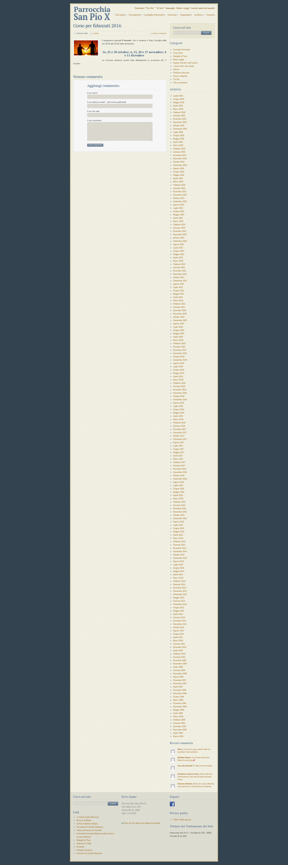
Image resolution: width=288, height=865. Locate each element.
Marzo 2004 (178, 736)
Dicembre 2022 (179, 231)
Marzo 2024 (178, 182)
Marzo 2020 (178, 340)
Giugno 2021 (178, 290)
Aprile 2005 (178, 713)
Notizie (96, 33)
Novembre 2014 (180, 551)
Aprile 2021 (178, 297)
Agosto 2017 (178, 442)
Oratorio (172, 14)
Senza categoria (180, 76)
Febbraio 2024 (179, 185)
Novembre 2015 (180, 512)
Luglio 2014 (178, 565)
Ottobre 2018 (178, 396)
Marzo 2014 (178, 578)
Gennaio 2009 (179, 670)
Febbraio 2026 (179, 112)
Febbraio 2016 (179, 502)
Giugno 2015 (178, 528)
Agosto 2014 (178, 561)
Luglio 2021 (178, 287)
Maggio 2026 (178, 102)
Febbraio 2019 (179, 383)
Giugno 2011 (178, 634)
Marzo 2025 (178, 145)
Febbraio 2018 (179, 423)
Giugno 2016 (178, 489)
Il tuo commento (94, 120)
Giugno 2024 (178, 172)
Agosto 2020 (178, 323)
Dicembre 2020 (179, 310)
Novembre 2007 (180, 683)
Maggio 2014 (178, 571)
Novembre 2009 (180, 664)
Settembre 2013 (180, 594)
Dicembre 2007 (179, 680)
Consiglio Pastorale (154, 14)
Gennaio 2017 (179, 465)
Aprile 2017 (178, 456)
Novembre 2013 (180, 591)
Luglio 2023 (178, 208)
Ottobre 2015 (178, 515)
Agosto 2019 (178, 363)
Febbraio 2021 (179, 304)
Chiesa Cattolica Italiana (87, 824)
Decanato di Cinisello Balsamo (89, 827)
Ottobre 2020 (178, 317)
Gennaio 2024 (179, 188)
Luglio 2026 (178, 96)
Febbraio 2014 (179, 581)
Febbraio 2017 (179, 462)
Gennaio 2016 (179, 505)
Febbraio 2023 (179, 224)
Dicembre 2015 (179, 508)
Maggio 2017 (178, 452)
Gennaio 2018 (179, 426)
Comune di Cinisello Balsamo (89, 853)
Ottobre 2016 (178, 475)
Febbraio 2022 (179, 264)
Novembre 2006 (180, 693)
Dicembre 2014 (179, 548)
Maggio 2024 (178, 175)
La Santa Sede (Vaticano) (87, 817)
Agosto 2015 (178, 522)
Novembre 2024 (180, 158)
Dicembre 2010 (179, 647)
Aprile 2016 (178, 495)
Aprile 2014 (178, 574)
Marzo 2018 (178, 419)
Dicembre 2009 (179, 660)
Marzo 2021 (178, 300)
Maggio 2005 (178, 710)
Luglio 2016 (178, 485)
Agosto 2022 (178, 244)
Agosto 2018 (178, 403)
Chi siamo (120, 14)
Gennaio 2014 (179, 584)
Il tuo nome (92, 93)
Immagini (170, 8)
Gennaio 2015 (179, 545)
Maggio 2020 (178, 333)
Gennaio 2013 (179, 601)
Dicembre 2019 (179, 350)
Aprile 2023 (178, 218)
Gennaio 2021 (179, 307)
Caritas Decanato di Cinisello (89, 830)
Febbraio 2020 (179, 343)
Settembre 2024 (180, 165)
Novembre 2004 (180, 730)
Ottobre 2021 (178, 277)
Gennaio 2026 (179, 116)
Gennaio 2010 (179, 657)
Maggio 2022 (178, 254)
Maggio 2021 (178, 294)
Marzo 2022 (178, 261)
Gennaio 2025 (179, 152)
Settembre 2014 (180, 558)
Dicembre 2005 (179, 703)
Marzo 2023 (178, 221)
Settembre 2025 (180, 129)
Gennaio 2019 (179, 386)
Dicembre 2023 (179, 191)
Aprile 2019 (178, 376)
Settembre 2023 (180, 201)
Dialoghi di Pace (180, 56)
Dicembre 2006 (179, 690)
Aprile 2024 (178, 178)
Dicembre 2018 (179, 390)
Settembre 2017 (180, 439)
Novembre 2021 (180, 274)
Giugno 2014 (178, 568)
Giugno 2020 (178, 330)
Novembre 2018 (180, 393)
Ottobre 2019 (178, 357)
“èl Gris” (160, 8)
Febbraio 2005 (179, 720)
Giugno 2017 (178, 449)
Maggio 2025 (178, 139)
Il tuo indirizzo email (106, 102)
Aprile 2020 (178, 337)
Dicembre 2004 (179, 726)
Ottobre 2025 (178, 125)
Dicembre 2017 (179, 429)
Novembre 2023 (180, 195)
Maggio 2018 (178, 413)
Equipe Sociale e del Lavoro (185, 63)
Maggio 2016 (178, 492)
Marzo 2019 (178, 380)
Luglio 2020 (178, 327)
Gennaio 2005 (179, 723)
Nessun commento (159, 33)
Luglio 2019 (178, 366)
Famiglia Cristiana (84, 850)
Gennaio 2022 (179, 267)
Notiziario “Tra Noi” (144, 8)
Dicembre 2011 (179, 621)
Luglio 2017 (178, 446)
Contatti (210, 14)
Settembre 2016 (180, 479)
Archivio (198, 14)
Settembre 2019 (180, 360)
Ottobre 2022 (178, 238)
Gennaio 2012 (179, 617)
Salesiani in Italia (83, 843)
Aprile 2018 (178, 416)
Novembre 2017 (180, 432)
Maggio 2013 (178, 598)
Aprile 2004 (178, 733)
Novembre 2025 (180, 122)
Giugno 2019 (178, 370)
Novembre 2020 (180, 314)
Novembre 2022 (180, 234)
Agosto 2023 (178, 205)
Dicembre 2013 (179, 588)
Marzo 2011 (178, 640)
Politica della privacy (182, 819)
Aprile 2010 (178, 650)
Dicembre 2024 (179, 155)
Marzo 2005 (178, 716)
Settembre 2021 (180, 281)
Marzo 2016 (178, 498)
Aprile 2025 (178, 142)
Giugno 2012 (178, 607)
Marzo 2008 (178, 677)
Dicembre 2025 (179, 119)
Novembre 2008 (180, 673)
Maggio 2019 (178, 373)
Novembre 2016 (180, 472)
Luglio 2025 (178, 132)
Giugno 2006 (178, 697)
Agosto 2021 (178, 284)
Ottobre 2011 (178, 627)
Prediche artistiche (181, 73)
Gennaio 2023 (179, 228)
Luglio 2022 (178, 248)
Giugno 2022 (178, 251)
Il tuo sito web (93, 111)
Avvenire (80, 847)
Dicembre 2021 (179, 271)
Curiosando (178, 53)
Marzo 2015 (178, 538)
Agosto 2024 (178, 168)
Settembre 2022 (180, 241)
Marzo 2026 (178, 109)
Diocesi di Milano (83, 820)
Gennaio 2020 (179, 347)
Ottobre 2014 (178, 555)
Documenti (134, 14)
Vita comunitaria (180, 82)
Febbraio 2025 (179, 149)
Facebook (172, 804)
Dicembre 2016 (179, 469)
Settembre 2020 (180, 320)
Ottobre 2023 (178, 198)
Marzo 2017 (178, 459)
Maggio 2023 (178, 215)
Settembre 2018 (180, 399)
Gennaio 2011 (179, 644)
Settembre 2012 (180, 604)
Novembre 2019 (180, 353)
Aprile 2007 (178, 687)
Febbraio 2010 (179, 654)
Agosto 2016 (178, 482)
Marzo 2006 (178, 700)
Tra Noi (176, 79)
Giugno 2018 (178, 409)
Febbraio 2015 (179, 541)
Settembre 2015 (180, 518)
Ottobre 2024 (178, 162)
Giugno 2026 (178, 99)
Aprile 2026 (178, 106)
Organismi (185, 14)
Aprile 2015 (178, 535)
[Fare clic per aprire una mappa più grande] (141, 823)
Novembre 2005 (180, 706)
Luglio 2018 (178, 406)
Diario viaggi (182, 8)
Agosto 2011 (178, 631)
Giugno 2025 (178, 135)
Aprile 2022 (178, 257)
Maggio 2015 (178, 531)
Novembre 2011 (180, 624)
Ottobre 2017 (178, 436)
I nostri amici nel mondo (203, 8)
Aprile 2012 (178, 614)
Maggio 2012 (178, 611)
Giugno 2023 (178, 211)
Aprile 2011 (178, 637)
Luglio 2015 (178, 525)
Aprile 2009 (178, 667)
